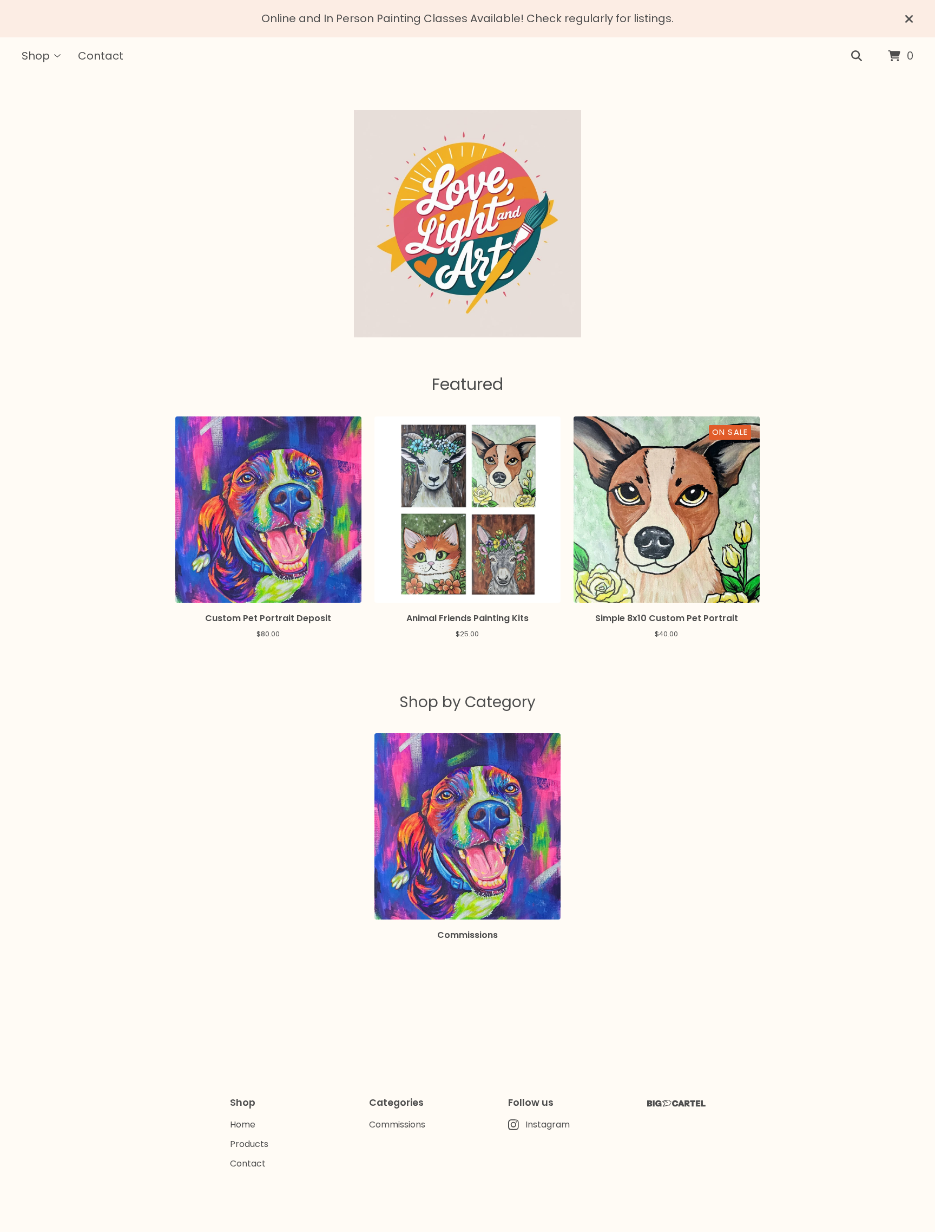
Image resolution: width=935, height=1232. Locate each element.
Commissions (397, 1124)
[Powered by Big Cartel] (676, 1103)
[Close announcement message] (909, 19)
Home (242, 1124)
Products (249, 1144)
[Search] (856, 56)
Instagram (547, 1124)
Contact (100, 55)
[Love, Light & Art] (467, 223)
